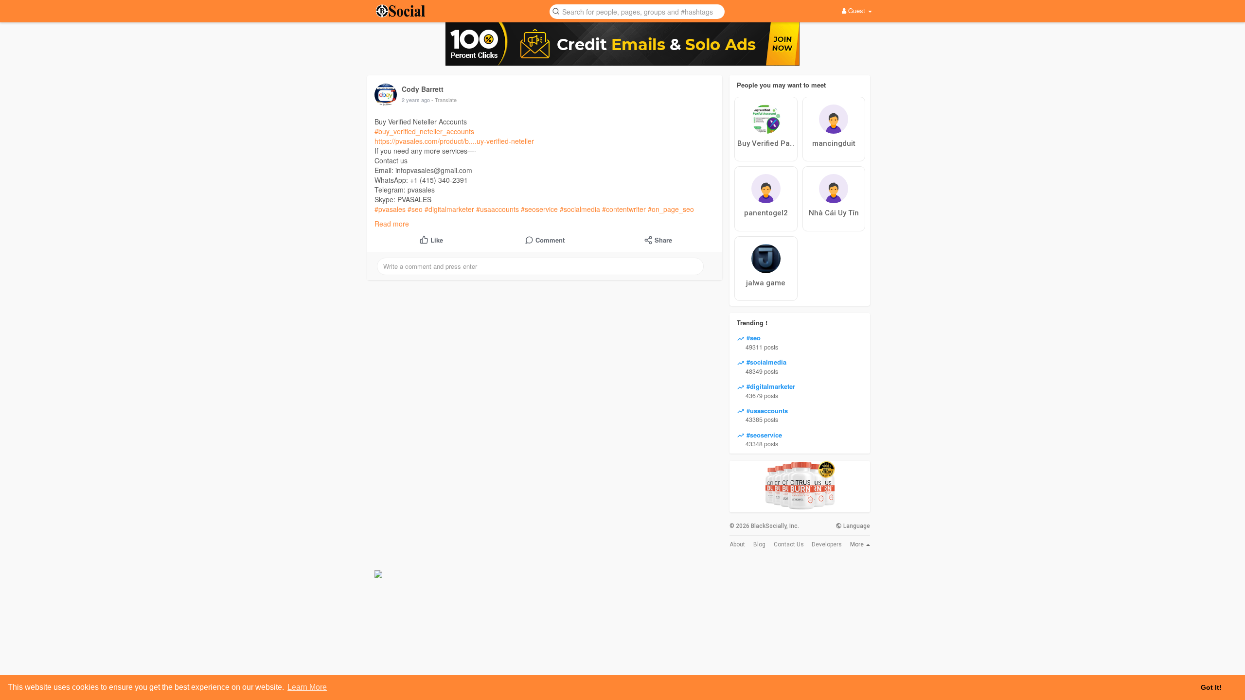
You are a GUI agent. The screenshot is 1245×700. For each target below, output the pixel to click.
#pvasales (390, 209)
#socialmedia (580, 209)
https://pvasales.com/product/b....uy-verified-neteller (454, 141)
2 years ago (416, 100)
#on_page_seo (671, 209)
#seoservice (539, 209)
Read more (391, 223)
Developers (827, 544)
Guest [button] (856, 10)
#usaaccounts (497, 209)
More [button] (857, 544)
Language (856, 526)
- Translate (444, 100)
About (737, 544)
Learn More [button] (307, 687)
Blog (759, 544)
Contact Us (789, 544)
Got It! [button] (1211, 687)
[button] (637, 11)
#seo (415, 209)
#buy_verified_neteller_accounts (424, 131)
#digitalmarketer (449, 209)
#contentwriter (624, 209)
